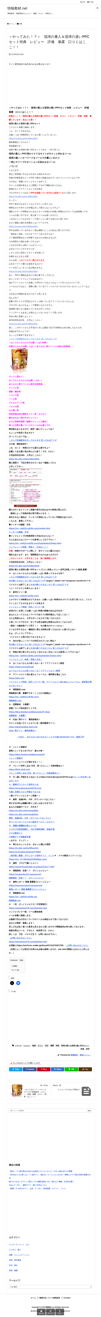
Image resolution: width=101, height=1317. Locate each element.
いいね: (15, 970)
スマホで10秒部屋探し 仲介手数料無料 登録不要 (32, 829)
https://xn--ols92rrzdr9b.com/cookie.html (29, 528)
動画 (34, 1045)
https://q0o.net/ (16, 678)
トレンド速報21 (16, 758)
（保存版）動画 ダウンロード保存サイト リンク (31, 855)
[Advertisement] (50, 86)
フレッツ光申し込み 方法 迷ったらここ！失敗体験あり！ (35, 773)
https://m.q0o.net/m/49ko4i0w (23, 138)
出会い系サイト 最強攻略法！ (22, 730)
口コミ (40, 1045)
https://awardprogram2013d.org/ (25, 788)
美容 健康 (13, 1270)
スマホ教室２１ (16, 833)
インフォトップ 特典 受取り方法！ (25, 659)
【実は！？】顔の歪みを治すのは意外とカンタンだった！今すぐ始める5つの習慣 (40, 1171)
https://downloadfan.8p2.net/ (23, 727)
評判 (87, 1049)
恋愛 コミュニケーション (19, 1255)
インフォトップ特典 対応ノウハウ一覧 (26, 607)
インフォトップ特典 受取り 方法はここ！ (28, 547)
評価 (82, 1049)
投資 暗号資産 (15, 1260)
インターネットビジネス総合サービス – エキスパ (32, 822)
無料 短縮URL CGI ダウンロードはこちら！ (30, 818)
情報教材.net (15, 900)
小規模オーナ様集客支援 (20, 837)
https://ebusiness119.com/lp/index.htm (28, 908)
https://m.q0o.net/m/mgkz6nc (23, 814)
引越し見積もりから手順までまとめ (24, 792)
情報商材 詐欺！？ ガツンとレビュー (26, 878)
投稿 (20, 24)
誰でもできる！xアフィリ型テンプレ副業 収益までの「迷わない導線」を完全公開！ (41, 1181)
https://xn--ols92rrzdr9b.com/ (24, 595)
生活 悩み (13, 1265)
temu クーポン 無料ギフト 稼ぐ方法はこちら (28, 1185)
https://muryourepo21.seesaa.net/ (25, 885)
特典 (57, 1045)
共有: (14, 966)
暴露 (52, 1045)
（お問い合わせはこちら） (21, 938)
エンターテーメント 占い (19, 1244)
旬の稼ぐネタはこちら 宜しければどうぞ (27, 580)
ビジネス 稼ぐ (15, 1250)
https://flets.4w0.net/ (19, 769)
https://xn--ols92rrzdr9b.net (23, 896)
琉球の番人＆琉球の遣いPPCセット (75, 1045)
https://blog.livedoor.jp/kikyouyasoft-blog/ (29, 712)
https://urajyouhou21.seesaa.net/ (25, 874)
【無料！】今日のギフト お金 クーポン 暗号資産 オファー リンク (37, 1188)
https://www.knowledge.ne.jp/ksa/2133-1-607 (31, 866)
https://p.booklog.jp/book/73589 (25, 852)
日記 (46, 1045)
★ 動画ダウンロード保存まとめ (24, 784)
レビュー (27, 1045)
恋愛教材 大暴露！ (18, 715)
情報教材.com (15, 700)
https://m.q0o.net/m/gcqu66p (23, 810)
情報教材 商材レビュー (81, 1055)
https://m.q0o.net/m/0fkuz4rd (23, 848)
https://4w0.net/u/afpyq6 (21, 667)
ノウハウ (18, 1045)
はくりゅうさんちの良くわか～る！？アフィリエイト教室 (34, 670)
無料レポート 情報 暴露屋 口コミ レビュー (27, 889)
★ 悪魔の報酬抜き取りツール (23, 825)
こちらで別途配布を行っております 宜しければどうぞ (33, 339)
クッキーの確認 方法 (19, 532)
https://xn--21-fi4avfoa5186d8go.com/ (28, 859)
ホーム (11, 24)
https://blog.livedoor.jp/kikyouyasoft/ (27, 754)
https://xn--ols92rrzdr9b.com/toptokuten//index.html (35, 543)
